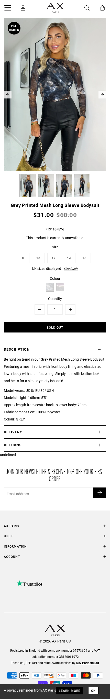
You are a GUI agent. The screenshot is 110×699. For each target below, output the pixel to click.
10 (38, 258)
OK (93, 691)
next (102, 94)
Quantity (55, 298)
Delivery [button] (13, 431)
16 (84, 258)
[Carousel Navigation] (55, 94)
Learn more (69, 691)
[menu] (7, 8)
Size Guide (71, 269)
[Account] (23, 8)
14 (69, 258)
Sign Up (99, 492)
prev (8, 94)
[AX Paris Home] (55, 8)
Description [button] (17, 349)
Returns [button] (13, 444)
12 (54, 258)
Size (55, 247)
